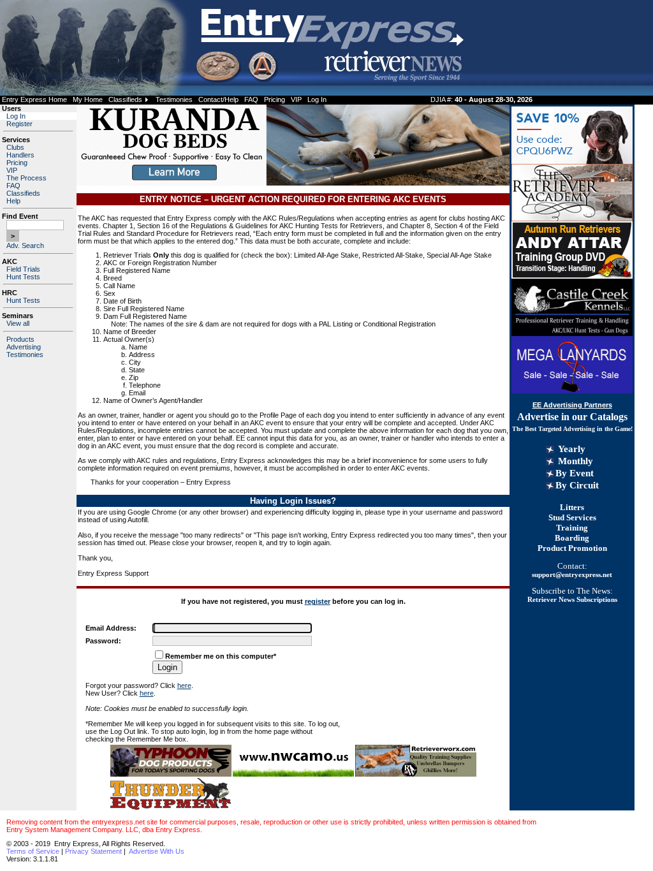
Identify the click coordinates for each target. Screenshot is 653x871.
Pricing (274, 99)
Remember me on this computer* (220, 656)
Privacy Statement (93, 851)
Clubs (15, 147)
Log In (316, 99)
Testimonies (174, 99)
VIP (296, 99)
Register (19, 124)
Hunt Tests (23, 277)
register (317, 601)
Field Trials (23, 269)
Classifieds (125, 99)
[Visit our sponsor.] (170, 774)
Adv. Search (25, 245)
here (184, 685)
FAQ (251, 99)
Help (13, 201)
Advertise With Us (156, 851)
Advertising (23, 347)
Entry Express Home (34, 99)
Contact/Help (218, 99)
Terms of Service (32, 851)
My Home (88, 99)
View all (17, 323)
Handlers (20, 155)
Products (20, 339)
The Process (26, 178)
